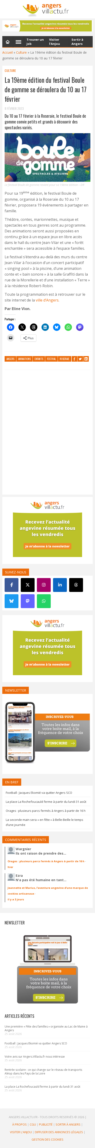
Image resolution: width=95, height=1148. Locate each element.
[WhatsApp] (44, 601)
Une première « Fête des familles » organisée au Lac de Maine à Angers (46, 1028)
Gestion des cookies (47, 1139)
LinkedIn (86, 359)
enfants (39, 359)
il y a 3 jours (16, 899)
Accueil (7, 52)
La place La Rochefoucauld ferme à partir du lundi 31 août (46, 802)
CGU (33, 1124)
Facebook (74, 359)
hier (10, 867)
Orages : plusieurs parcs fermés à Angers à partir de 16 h (46, 811)
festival (51, 359)
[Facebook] (11, 585)
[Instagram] (44, 585)
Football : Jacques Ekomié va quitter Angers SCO (39, 793)
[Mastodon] (28, 601)
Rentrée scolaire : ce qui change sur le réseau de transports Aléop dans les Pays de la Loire (43, 1071)
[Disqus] (47, 433)
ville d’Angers (47, 300)
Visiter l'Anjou (21, 1132)
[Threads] (76, 585)
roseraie (64, 359)
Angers (10, 359)
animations (24, 359)
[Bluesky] (11, 601)
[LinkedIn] (60, 585)
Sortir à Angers (68, 1124)
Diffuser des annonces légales (59, 1132)
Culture (21, 52)
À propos (19, 1124)
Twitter (80, 359)
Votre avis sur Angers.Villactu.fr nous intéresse (35, 1057)
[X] (28, 585)
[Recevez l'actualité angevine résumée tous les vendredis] (47, 25)
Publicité (46, 1124)
